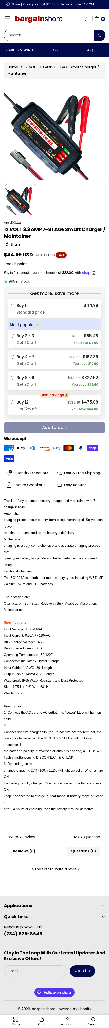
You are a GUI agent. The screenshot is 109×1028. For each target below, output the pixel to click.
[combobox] (54, 35)
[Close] (102, 4)
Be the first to (55, 869)
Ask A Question (87, 836)
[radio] (54, 308)
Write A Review (22, 836)
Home (13, 67)
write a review (67, 869)
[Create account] (87, 19)
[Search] (99, 35)
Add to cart (54, 428)
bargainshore (44, 1008)
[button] (7, 19)
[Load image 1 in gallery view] (20, 199)
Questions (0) (83, 851)
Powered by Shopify (74, 1008)
